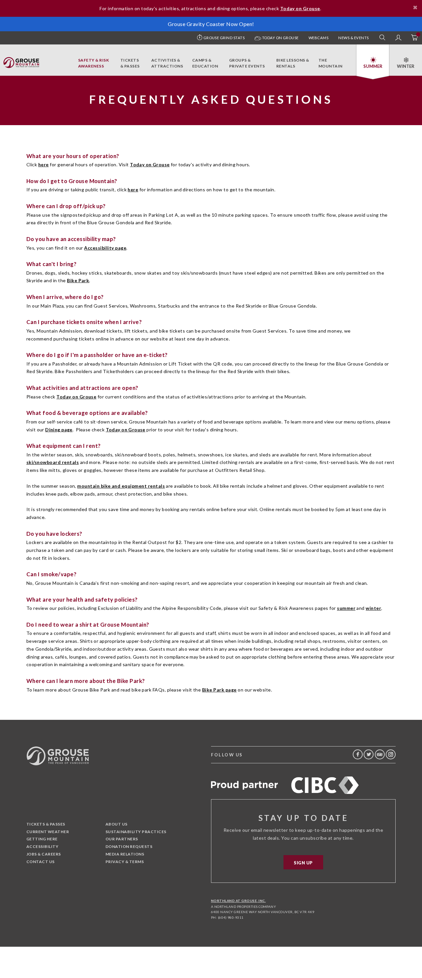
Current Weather (47, 831)
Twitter (369, 754)
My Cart (414, 37)
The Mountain (330, 63)
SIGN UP (303, 862)
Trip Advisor (380, 754)
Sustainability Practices (136, 831)
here (43, 164)
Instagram (391, 754)
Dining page (59, 429)
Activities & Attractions (167, 63)
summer (346, 608)
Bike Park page (219, 690)
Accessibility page (105, 248)
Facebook (358, 754)
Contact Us (40, 861)
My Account (398, 37)
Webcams (318, 38)
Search (382, 37)
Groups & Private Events (247, 63)
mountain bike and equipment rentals (121, 486)
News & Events (353, 38)
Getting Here (42, 838)
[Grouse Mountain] (21, 61)
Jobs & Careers (43, 854)
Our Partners (122, 838)
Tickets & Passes (130, 63)
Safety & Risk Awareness (93, 63)
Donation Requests (129, 846)
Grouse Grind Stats (224, 38)
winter (373, 608)
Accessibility (42, 846)
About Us (117, 824)
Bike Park (78, 280)
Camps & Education (205, 63)
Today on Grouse (280, 38)
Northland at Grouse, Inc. (238, 901)
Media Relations (125, 854)
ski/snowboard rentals (52, 462)
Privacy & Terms (125, 861)
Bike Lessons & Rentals (292, 63)
